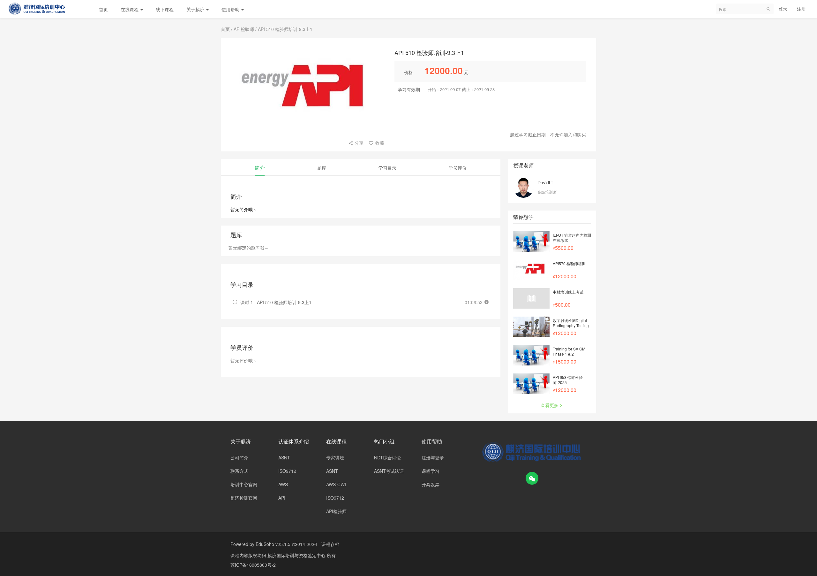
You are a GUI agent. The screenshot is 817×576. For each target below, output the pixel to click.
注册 (801, 8)
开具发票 (430, 484)
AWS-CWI (336, 484)
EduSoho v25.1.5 (273, 544)
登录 (782, 8)
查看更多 (549, 405)
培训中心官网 (243, 484)
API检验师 (244, 29)
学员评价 (458, 168)
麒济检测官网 (243, 498)
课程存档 (330, 544)
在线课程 (130, 9)
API (281, 498)
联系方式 (239, 471)
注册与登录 (433, 457)
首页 (103, 9)
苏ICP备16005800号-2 (253, 565)
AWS (283, 484)
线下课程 (165, 9)
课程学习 (430, 471)
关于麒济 (196, 9)
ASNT (284, 457)
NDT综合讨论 (387, 457)
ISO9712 (287, 471)
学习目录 (387, 168)
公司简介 (239, 457)
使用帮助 (231, 9)
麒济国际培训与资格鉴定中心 (297, 555)
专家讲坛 (335, 457)
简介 (260, 167)
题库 (321, 168)
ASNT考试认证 (389, 471)
